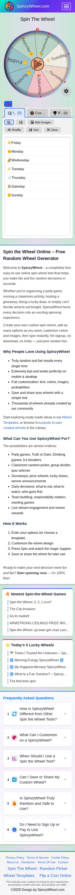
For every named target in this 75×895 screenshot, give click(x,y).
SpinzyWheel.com (33, 6)
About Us (13, 862)
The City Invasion (22, 609)
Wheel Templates (19, 875)
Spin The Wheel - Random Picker (38, 868)
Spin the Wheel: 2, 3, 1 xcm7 (31, 602)
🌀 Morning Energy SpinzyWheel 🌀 (37, 660)
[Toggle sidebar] (8, 104)
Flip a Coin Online (55, 875)
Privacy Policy (15, 857)
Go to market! (19, 616)
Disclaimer (28, 862)
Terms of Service (38, 857)
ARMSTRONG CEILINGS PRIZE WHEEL (40, 623)
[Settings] (66, 91)
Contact (63, 862)
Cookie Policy (60, 857)
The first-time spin (23, 681)
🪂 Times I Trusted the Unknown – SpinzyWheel (40, 653)
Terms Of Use (47, 862)
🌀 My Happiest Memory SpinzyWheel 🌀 (40, 667)
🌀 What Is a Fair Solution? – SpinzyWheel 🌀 (40, 674)
